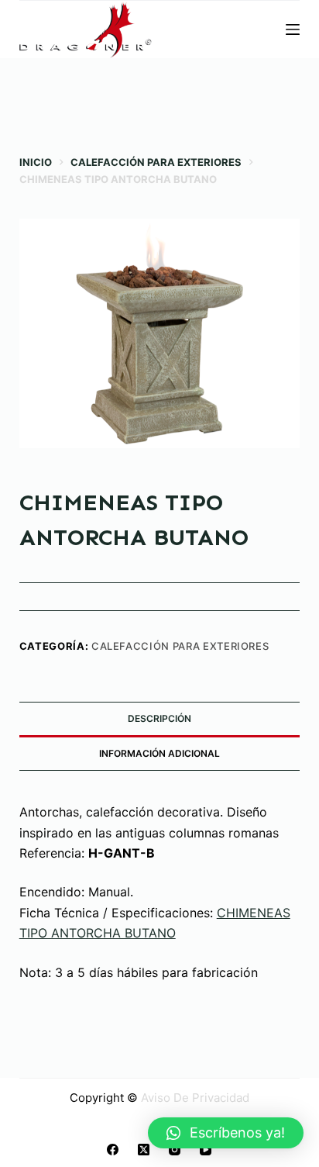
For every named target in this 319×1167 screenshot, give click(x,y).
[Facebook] (112, 1149)
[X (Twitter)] (143, 1149)
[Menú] (293, 29)
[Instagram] (174, 1149)
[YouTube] (205, 1149)
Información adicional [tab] (159, 753)
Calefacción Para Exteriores (180, 646)
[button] (226, 1132)
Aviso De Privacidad (195, 1097)
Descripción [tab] (159, 718)
